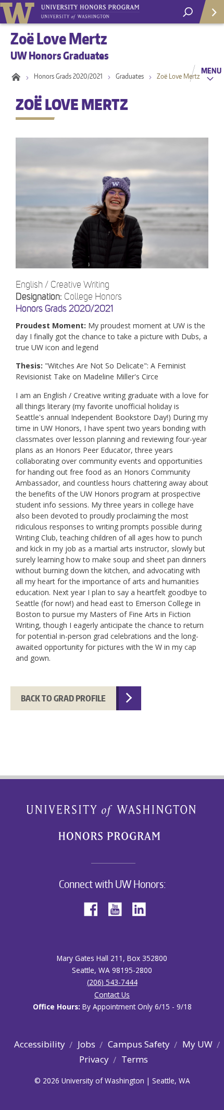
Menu (211, 70)
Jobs (86, 1044)
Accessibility (39, 1044)
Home (14, 76)
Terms (134, 1059)
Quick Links (211, 11)
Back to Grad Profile (63, 698)
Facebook (95, 908)
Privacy (94, 1059)
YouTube (119, 908)
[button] (112, 389)
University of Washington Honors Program (90, 12)
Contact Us (112, 995)
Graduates (130, 76)
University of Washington (19, 11)
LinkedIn (143, 908)
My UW (197, 1044)
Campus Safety (139, 1044)
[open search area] (188, 12)
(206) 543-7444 (112, 982)
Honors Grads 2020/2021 (68, 76)
